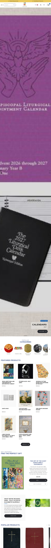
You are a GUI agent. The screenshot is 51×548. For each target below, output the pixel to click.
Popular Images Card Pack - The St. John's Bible (25, 435)
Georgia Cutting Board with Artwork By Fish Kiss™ (42, 382)
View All (25, 444)
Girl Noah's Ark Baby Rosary (42, 409)
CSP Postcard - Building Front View (25, 409)
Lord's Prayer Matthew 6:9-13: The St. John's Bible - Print (8, 435)
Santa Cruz (5, 408)
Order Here (13, 515)
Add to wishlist (37, 484)
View (37, 480)
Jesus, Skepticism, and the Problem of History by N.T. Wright (8, 382)
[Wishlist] (44, 5)
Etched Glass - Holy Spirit (25, 382)
